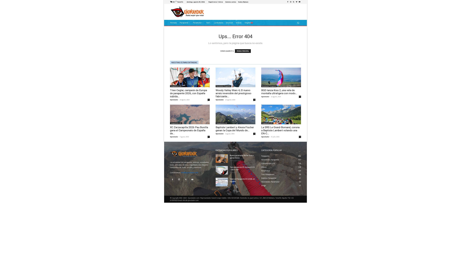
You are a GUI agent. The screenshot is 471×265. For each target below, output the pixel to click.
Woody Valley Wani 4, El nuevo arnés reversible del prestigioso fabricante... (233, 93)
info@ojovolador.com (189, 172)
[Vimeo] (296, 1)
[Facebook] (287, 1)
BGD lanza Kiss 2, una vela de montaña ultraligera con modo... (279, 92)
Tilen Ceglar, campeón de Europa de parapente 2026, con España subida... (188, 93)
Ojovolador (174, 100)
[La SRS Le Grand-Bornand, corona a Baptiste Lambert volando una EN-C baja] (281, 114)
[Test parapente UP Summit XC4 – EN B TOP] (222, 170)
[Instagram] (290, 1)
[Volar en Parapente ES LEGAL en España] (222, 182)
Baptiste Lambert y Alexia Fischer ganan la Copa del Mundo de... (235, 129)
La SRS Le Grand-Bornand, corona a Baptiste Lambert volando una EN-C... (280, 130)
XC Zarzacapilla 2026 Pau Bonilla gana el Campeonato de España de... (189, 130)
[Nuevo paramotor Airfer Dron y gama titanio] (222, 158)
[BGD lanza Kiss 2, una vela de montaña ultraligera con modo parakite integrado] (281, 77)
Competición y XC (176, 86)
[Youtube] (299, 1)
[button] (298, 23)
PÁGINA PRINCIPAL (243, 51)
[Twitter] (293, 1)
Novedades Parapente (223, 86)
